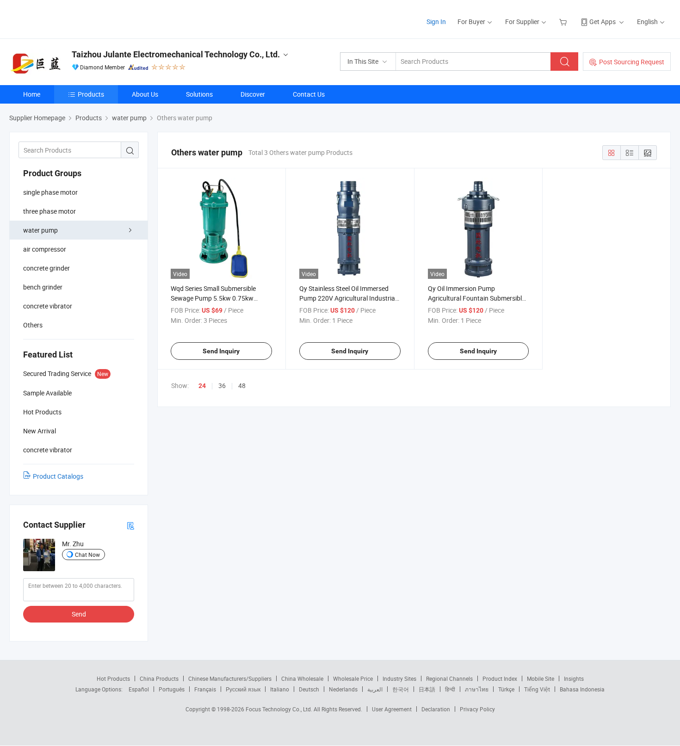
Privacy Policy (477, 709)
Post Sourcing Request (631, 61)
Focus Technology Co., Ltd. (280, 709)
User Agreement (392, 709)
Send (79, 614)
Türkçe (506, 689)
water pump (40, 230)
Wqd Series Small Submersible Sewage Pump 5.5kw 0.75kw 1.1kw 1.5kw (213, 298)
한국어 (400, 689)
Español (139, 689)
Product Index (499, 678)
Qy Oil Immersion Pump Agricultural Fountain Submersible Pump (476, 298)
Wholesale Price (353, 678)
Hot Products (113, 678)
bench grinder (42, 287)
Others (33, 325)
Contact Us (309, 94)
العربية (375, 689)
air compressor (44, 249)
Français (205, 689)
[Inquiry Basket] (564, 21)
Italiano (279, 689)
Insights (574, 678)
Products (91, 94)
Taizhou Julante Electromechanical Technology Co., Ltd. (176, 54)
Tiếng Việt (537, 689)
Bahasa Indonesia (582, 689)
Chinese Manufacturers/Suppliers (230, 678)
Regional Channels (449, 678)
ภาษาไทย (476, 689)
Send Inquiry (221, 351)
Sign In (436, 21)
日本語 (427, 689)
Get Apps (602, 21)
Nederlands (343, 689)
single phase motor (50, 192)
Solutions (199, 94)
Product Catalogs (58, 476)
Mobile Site (540, 678)
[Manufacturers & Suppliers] (68, 18)
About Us (145, 94)
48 (242, 385)
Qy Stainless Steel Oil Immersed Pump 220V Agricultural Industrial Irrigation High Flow (347, 298)
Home (31, 94)
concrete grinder (46, 268)
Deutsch (309, 689)
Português (172, 689)
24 (202, 385)
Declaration (435, 709)
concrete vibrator (47, 306)
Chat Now (87, 554)
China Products (159, 678)
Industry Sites (399, 678)
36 (222, 385)
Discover (253, 94)
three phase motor (49, 211)
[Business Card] (130, 525)
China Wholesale (302, 678)
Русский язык (243, 689)
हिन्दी (450, 689)
